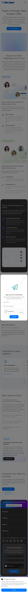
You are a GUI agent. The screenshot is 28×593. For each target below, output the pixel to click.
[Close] (24, 278)
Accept (14, 590)
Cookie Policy (4, 586)
